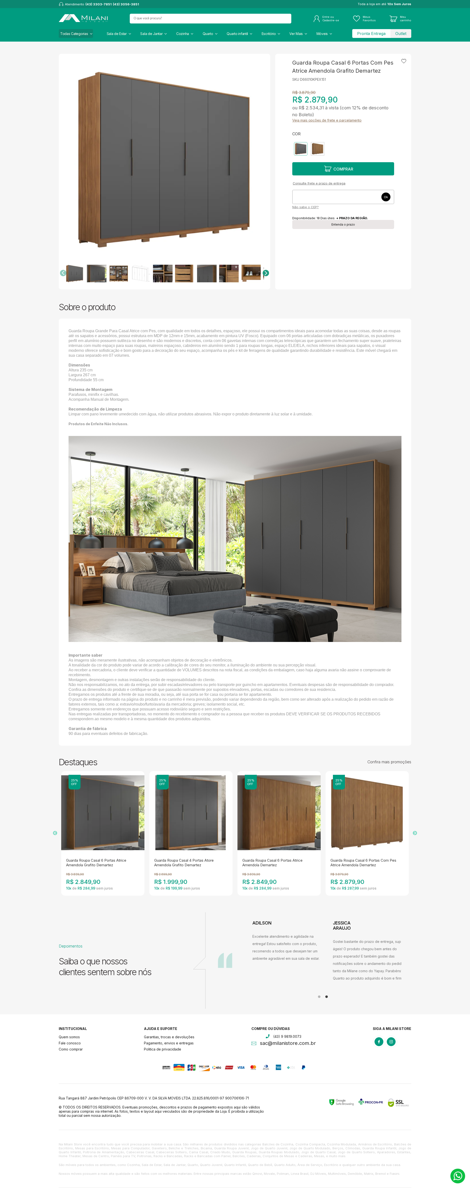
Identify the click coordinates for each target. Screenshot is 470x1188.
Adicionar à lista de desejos (403, 61)
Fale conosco (70, 1043)
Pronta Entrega (371, 33)
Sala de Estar (117, 34)
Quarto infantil (237, 34)
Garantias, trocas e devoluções (169, 1037)
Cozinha (182, 34)
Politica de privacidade (162, 1049)
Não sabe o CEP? (305, 207)
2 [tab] (326, 996)
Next (414, 833)
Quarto (208, 34)
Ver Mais (296, 34)
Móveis (322, 34)
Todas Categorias (74, 34)
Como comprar (71, 1049)
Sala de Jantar (151, 34)
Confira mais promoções (389, 762)
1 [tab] (319, 996)
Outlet (400, 33)
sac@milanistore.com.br (288, 1043)
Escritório (269, 34)
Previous (55, 833)
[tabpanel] (289, 951)
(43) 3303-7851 (98, 4)
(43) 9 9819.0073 (287, 1036)
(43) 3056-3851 (126, 4)
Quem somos (69, 1037)
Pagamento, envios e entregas (169, 1043)
